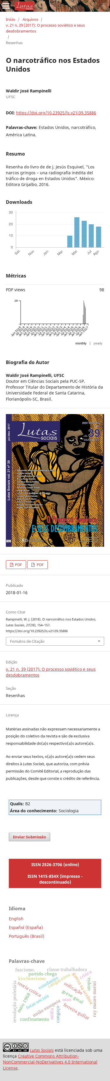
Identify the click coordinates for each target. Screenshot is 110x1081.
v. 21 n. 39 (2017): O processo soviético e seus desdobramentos (45, 28)
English (16, 918)
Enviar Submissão (29, 836)
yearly (98, 343)
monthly (81, 343)
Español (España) (26, 927)
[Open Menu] (6, 6)
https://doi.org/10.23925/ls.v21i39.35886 (56, 112)
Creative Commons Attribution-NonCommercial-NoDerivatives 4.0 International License (50, 1061)
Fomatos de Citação (27, 641)
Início (10, 19)
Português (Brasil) (26, 936)
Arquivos (30, 19)
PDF (18, 564)
